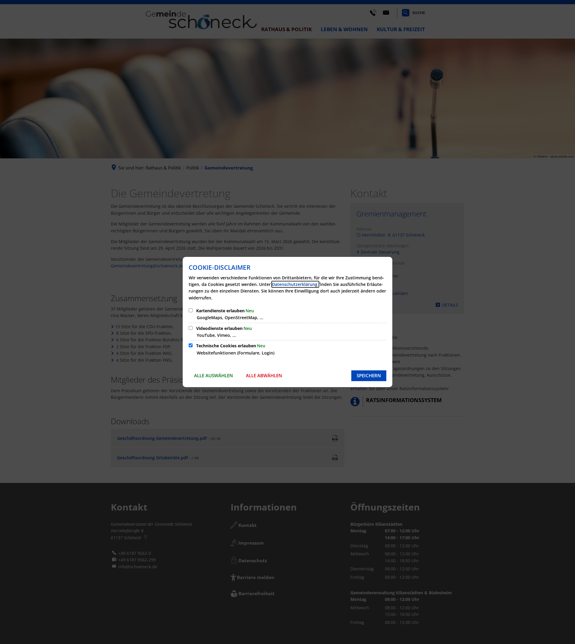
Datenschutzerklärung (295, 284)
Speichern (369, 375)
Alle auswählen (213, 375)
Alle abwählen (264, 375)
